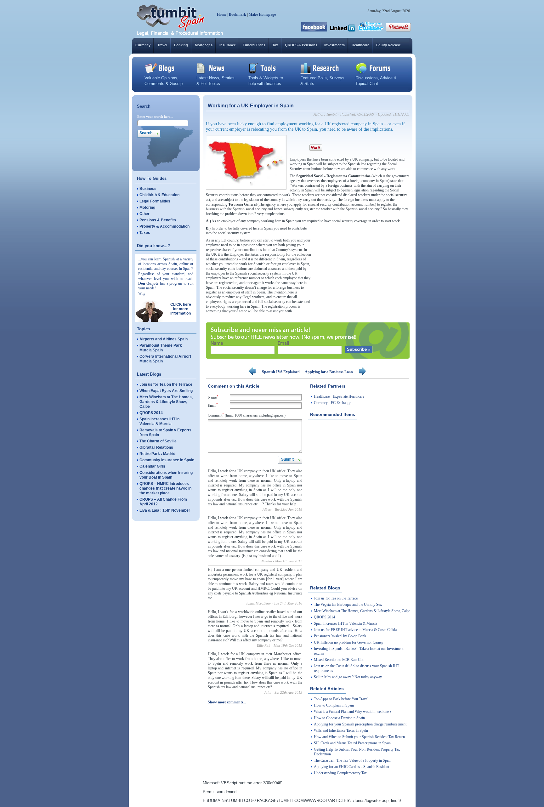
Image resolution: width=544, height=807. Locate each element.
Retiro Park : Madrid (157, 454)
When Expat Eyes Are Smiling (166, 391)
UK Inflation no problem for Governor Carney (348, 642)
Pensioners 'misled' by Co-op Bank (340, 636)
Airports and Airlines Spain (163, 339)
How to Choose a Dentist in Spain (339, 718)
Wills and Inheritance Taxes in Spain (341, 730)
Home (221, 14)
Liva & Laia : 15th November (164, 510)
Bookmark (237, 14)
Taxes (144, 232)
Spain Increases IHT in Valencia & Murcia (159, 421)
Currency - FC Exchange (332, 403)
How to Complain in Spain (334, 705)
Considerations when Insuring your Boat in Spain (166, 475)
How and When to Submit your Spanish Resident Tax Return (359, 737)
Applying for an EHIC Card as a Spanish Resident (351, 766)
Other (144, 214)
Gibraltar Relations (156, 447)
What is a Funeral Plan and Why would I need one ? (352, 711)
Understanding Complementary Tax (340, 773)
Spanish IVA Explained (281, 372)
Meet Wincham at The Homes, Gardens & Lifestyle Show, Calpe (166, 402)
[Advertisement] (362, 265)
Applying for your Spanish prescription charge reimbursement (360, 724)
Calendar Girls (152, 466)
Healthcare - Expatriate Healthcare (339, 396)
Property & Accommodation (164, 226)
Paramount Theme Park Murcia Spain (160, 347)
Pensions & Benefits (157, 220)
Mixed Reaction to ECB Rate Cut (338, 659)
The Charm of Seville (158, 441)
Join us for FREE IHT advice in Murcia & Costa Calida (355, 630)
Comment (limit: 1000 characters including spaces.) (247, 415)
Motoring (147, 207)
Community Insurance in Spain (166, 460)
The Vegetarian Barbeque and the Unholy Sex (348, 604)
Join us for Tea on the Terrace (165, 384)
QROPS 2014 (151, 413)
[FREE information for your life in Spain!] (180, 34)
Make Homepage (262, 14)
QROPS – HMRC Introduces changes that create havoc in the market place (165, 488)
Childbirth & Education (159, 195)
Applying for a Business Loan (329, 372)
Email (213, 405)
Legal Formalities (154, 201)
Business (147, 188)
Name (213, 397)
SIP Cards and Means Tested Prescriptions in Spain (352, 743)
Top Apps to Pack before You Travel (341, 699)
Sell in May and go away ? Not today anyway (348, 677)
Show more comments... (227, 702)
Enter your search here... (155, 116)
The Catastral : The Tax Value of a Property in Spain (352, 760)
